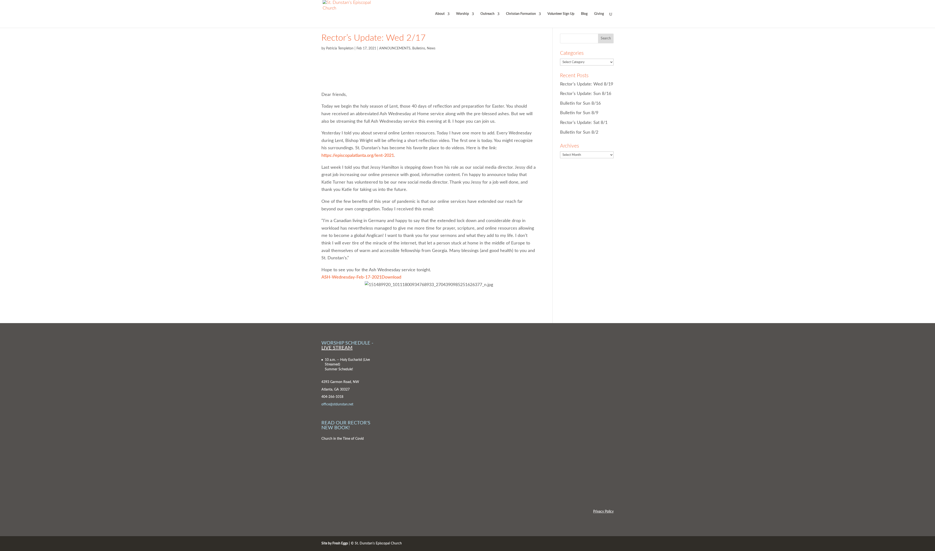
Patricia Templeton (340, 48)
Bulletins (418, 48)
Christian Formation (521, 14)
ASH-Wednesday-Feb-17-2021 (351, 277)
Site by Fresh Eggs (334, 543)
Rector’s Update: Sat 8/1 (584, 123)
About (440, 14)
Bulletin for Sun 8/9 (579, 113)
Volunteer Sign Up (560, 14)
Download (391, 277)
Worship (462, 14)
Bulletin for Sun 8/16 (580, 103)
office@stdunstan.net (337, 404)
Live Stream (337, 348)
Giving (599, 14)
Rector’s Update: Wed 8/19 (586, 84)
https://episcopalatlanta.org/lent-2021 (357, 155)
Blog (584, 14)
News (431, 48)
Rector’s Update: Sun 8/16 (585, 94)
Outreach (487, 14)
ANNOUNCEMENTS (395, 48)
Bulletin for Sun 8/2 (579, 132)
